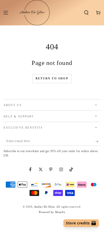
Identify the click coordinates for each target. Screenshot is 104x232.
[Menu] (6, 13)
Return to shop (52, 78)
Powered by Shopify (52, 211)
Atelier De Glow (44, 206)
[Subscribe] (98, 141)
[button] (86, 13)
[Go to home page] (32, 12)
